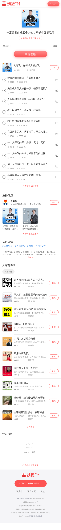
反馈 (43, 491)
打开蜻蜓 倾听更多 (30, 186)
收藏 (54, 282)
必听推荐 (30, 426)
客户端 (19, 491)
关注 (54, 202)
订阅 (54, 67)
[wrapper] (30, 265)
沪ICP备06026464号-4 (24, 498)
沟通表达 (8, 271)
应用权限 (32, 516)
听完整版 (30, 54)
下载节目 (36, 38)
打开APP (53, 3)
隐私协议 (39, 516)
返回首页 (31, 491)
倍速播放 (24, 38)
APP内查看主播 (29, 233)
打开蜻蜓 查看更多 (30, 465)
